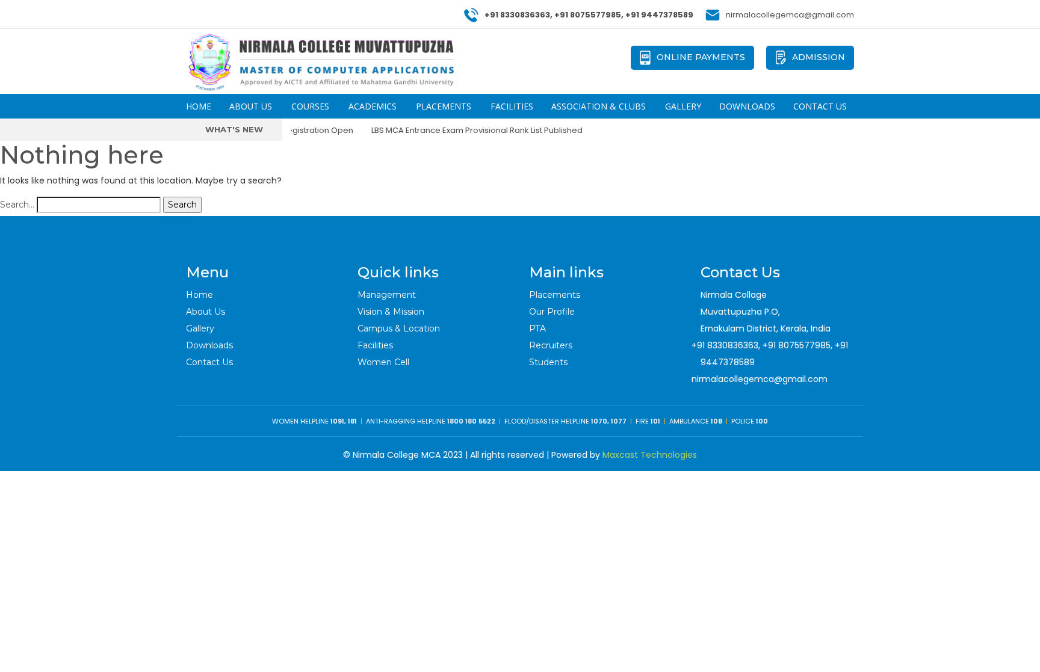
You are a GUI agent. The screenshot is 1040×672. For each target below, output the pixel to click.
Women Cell (383, 362)
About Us (205, 311)
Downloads (747, 106)
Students (548, 362)
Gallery (683, 106)
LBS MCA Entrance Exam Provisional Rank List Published (468, 130)
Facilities (512, 106)
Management (387, 294)
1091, (339, 421)
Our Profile (552, 311)
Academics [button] (372, 106)
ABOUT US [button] (250, 106)
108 (716, 421)
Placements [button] (443, 106)
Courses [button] (310, 106)
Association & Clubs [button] (598, 106)
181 (352, 421)
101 (655, 421)
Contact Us (820, 106)
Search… (17, 204)
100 (762, 421)
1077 (619, 421)
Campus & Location (399, 328)
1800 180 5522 (471, 421)
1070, (600, 421)
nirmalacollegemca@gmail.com (760, 379)
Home (198, 106)
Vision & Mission (391, 311)
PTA (537, 328)
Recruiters (550, 345)
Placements (554, 294)
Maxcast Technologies (649, 455)
